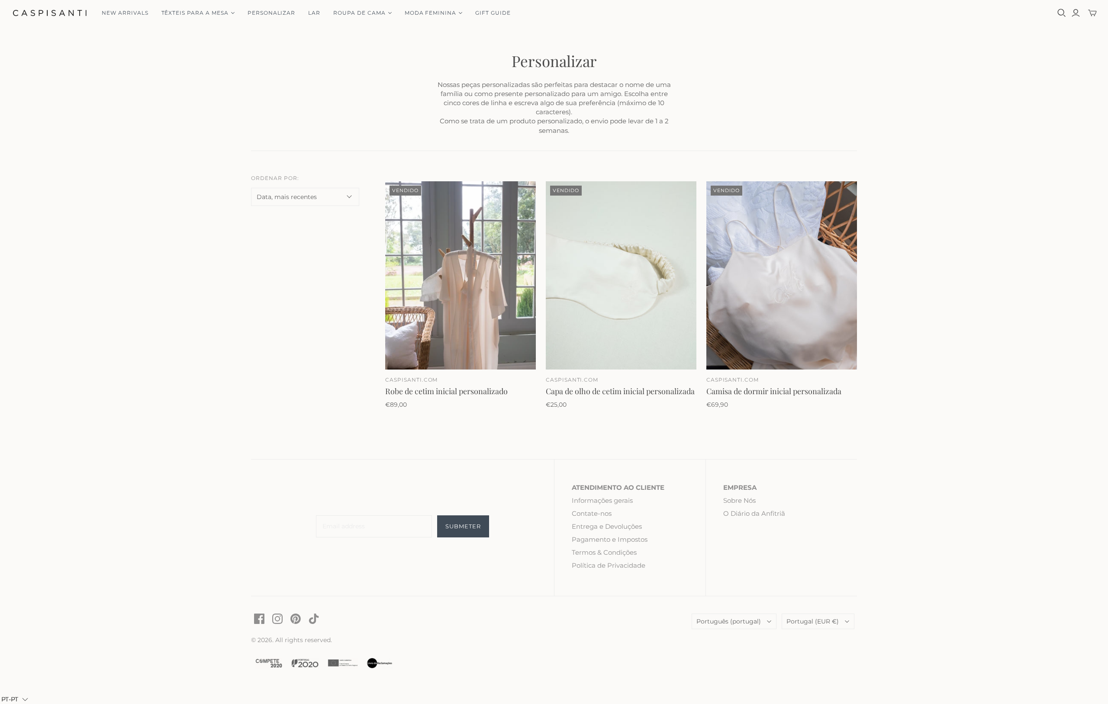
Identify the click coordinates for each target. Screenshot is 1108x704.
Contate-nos (592, 513)
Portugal (812, 621)
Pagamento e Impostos (609, 539)
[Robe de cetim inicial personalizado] (460, 275)
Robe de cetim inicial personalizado (446, 391)
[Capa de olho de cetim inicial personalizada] (621, 275)
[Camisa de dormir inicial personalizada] (781, 275)
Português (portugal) (728, 621)
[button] (14, 699)
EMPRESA (740, 487)
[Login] (1075, 13)
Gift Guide (493, 13)
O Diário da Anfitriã (754, 513)
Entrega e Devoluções (607, 526)
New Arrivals (125, 13)
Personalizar (272, 13)
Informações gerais (602, 500)
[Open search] (1061, 13)
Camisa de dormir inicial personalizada (773, 391)
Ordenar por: (275, 178)
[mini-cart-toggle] (1092, 13)
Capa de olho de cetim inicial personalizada (620, 391)
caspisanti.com (411, 379)
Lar (314, 13)
